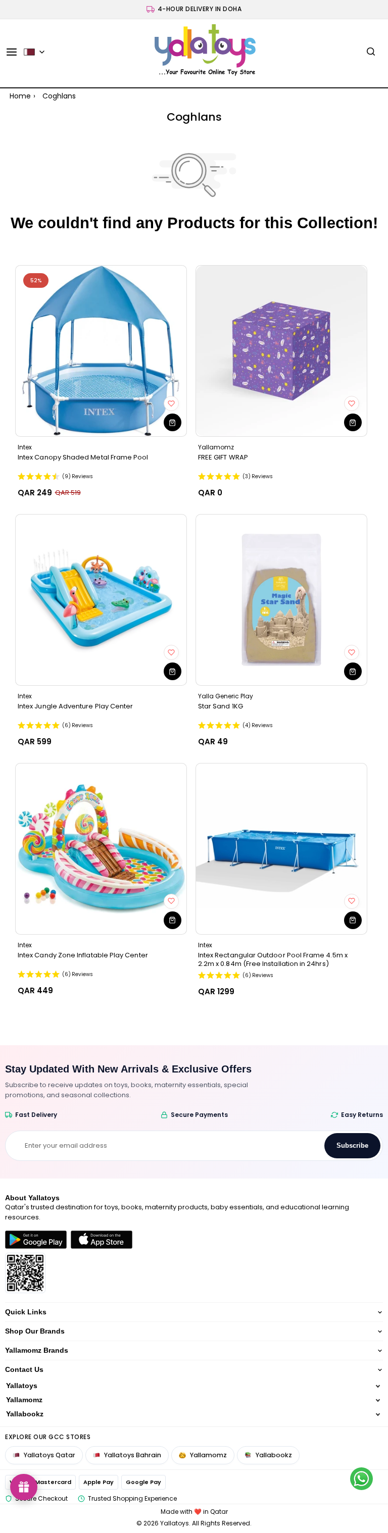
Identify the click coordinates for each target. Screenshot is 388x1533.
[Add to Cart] (172, 422)
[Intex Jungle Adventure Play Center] (101, 600)
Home (20, 96)
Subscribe (352, 1145)
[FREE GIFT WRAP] (281, 351)
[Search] (371, 52)
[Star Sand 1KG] (281, 600)
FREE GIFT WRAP (223, 457)
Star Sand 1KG (220, 706)
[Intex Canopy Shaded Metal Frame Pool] (101, 351)
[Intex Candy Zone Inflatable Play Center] (101, 848)
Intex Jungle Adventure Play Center (75, 706)
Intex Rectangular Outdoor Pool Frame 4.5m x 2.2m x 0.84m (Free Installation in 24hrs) (273, 959)
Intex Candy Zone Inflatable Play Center (83, 955)
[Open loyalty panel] (23, 1487)
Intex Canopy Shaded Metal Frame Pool (83, 457)
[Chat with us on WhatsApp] (361, 1478)
